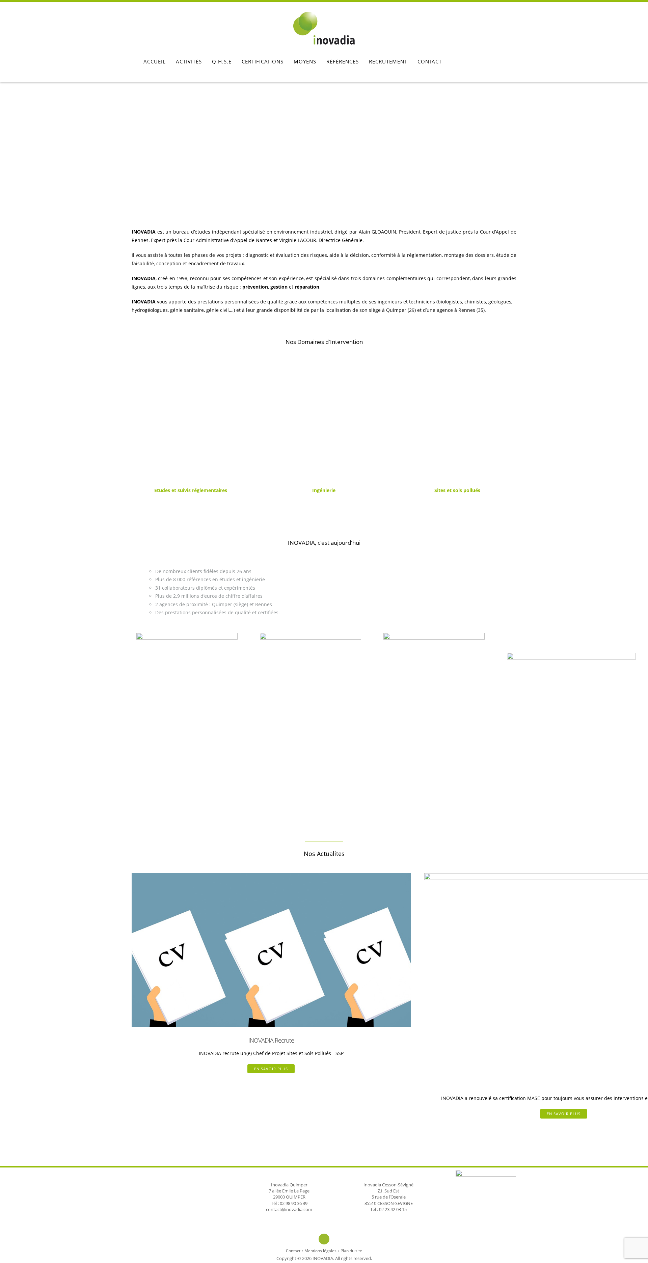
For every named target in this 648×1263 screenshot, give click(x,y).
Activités (189, 61)
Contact (429, 61)
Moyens (305, 61)
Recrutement (388, 61)
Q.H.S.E (222, 61)
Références (342, 61)
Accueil (154, 61)
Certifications (263, 61)
